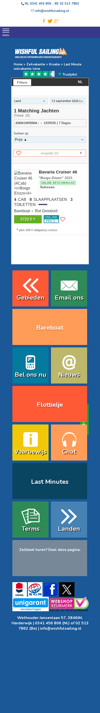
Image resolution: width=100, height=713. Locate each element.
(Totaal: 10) (22, 115)
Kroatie (54, 64)
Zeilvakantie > (37, 64)
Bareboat (49, 327)
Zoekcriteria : (27, 123)
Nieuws (69, 374)
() (49, 153)
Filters (22, 82)
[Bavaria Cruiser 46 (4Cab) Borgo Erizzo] (26, 182)
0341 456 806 (40, 3)
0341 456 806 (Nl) (52, 623)
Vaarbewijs (30, 451)
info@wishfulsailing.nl (61, 628)
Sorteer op (21, 133)
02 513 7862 (69, 3)
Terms (31, 529)
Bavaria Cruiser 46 (58, 175)
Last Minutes (49, 482)
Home (18, 64)
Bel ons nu (30, 374)
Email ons (69, 297)
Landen (69, 529)
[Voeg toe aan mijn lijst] (63, 219)
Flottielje (50, 404)
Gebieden (30, 297)
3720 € (26, 219)
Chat (69, 451)
